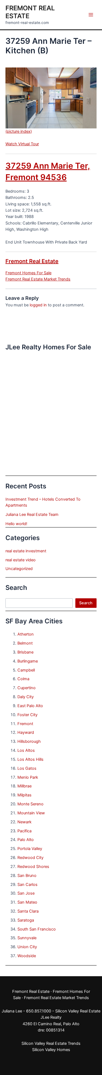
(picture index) (18, 131)
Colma (23, 678)
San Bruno (26, 875)
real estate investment (25, 551)
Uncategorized (19, 568)
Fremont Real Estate (31, 261)
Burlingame (27, 661)
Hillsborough (29, 741)
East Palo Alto (30, 705)
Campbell (26, 670)
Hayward (25, 732)
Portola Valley (29, 848)
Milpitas (24, 795)
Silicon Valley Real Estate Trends (51, 1043)
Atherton (25, 634)
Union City (27, 946)
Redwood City (30, 857)
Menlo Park (27, 777)
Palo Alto (25, 839)
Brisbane (25, 652)
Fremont (25, 723)
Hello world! (16, 523)
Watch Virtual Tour (22, 143)
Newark (24, 822)
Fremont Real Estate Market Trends (37, 279)
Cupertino (26, 687)
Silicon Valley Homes (51, 1049)
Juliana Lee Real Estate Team (31, 514)
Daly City (25, 696)
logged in (38, 305)
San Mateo (27, 902)
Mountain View (31, 813)
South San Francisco (36, 929)
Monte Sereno (30, 804)
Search (85, 602)
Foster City (27, 714)
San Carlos (27, 884)
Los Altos (26, 750)
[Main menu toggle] (91, 14)
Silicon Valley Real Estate (77, 1011)
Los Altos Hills (30, 759)
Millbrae (24, 786)
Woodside (26, 955)
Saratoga (25, 920)
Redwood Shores (33, 866)
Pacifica (24, 830)
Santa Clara (28, 911)
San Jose (26, 893)
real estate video (20, 559)
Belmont (25, 643)
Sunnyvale (26, 937)
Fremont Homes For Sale (28, 272)
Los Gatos (26, 768)
